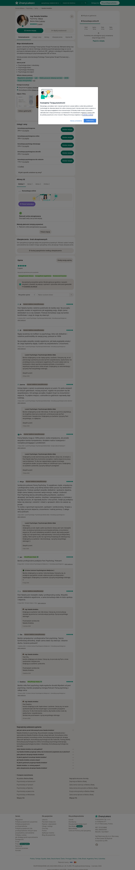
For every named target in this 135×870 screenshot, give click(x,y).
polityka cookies (88, 115)
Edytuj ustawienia (76, 121)
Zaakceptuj (90, 120)
